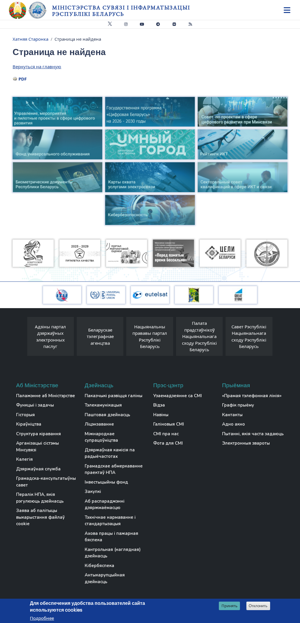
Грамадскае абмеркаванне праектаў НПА (114, 469)
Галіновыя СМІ (168, 424)
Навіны (160, 415)
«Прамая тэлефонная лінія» (252, 396)
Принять (229, 605)
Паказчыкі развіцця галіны (113, 396)
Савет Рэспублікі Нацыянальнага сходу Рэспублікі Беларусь (248, 336)
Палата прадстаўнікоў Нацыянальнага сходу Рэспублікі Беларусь (199, 336)
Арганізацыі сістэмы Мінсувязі (37, 446)
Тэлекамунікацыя (103, 405)
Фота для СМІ (168, 443)
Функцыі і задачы (35, 405)
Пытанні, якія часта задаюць (253, 434)
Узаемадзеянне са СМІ (177, 396)
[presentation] (21, 338)
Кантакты (232, 415)
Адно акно (233, 424)
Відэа (159, 405)
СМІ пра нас (166, 434)
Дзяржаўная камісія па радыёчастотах (110, 453)
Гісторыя (25, 415)
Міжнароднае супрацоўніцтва (101, 437)
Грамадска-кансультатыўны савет (46, 481)
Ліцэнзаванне (99, 424)
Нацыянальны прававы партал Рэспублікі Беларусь (149, 336)
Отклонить (258, 606)
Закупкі (93, 491)
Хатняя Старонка (30, 39)
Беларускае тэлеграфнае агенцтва (100, 336)
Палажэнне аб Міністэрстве (45, 396)
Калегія (24, 459)
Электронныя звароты (246, 443)
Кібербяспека (99, 566)
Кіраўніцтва (28, 424)
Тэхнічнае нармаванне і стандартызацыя (110, 520)
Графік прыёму (238, 405)
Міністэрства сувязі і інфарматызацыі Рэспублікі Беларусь (121, 11)
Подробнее (42, 618)
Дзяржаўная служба (38, 469)
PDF (22, 79)
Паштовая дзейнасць (107, 415)
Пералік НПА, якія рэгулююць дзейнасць (40, 497)
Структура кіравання (38, 434)
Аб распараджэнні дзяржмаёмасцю (105, 504)
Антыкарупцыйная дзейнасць (105, 578)
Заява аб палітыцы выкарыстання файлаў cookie (40, 517)
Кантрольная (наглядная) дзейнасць (113, 553)
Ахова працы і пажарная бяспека (111, 536)
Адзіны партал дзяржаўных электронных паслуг (50, 336)
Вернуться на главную (37, 66)
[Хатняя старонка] (30, 10)
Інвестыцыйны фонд (106, 482)
